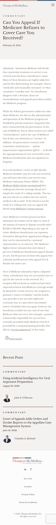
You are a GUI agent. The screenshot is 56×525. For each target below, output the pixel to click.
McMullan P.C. (31, 514)
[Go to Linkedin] (25, 469)
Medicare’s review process (29, 209)
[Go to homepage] (16, 5)
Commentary (14, 372)
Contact (28, 487)
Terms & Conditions (28, 502)
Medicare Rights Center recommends (22, 185)
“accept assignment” (21, 329)
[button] (53, 4)
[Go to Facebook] (31, 469)
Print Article (15, 339)
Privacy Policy (28, 494)
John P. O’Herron (23, 397)
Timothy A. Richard (24, 438)
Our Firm (28, 479)
